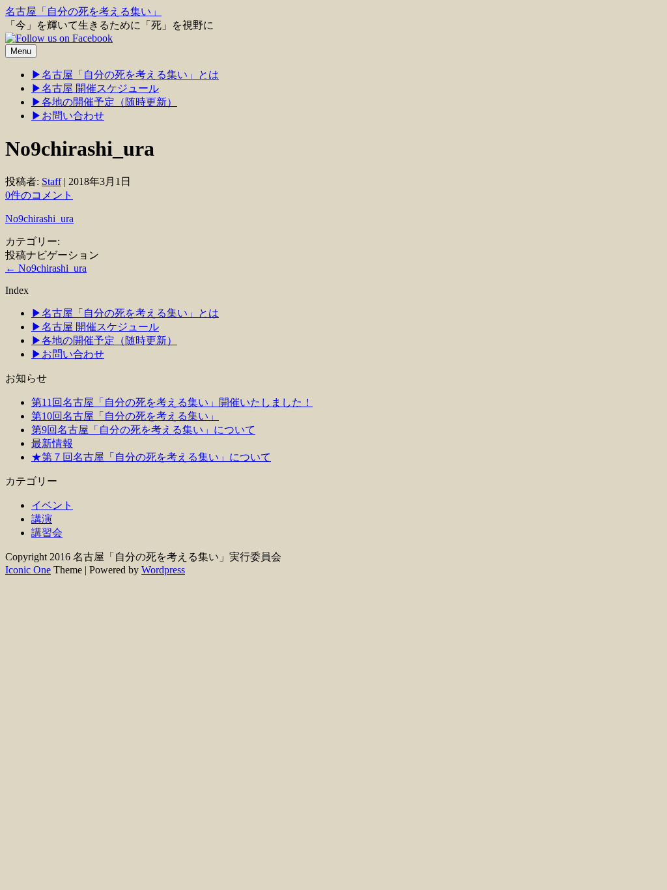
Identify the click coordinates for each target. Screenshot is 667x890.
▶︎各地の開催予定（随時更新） (104, 102)
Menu (20, 51)
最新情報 (52, 443)
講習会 (47, 532)
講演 (41, 518)
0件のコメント (39, 195)
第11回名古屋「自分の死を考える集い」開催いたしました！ (172, 402)
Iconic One (28, 569)
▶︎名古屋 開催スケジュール (95, 88)
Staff (51, 181)
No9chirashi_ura (39, 218)
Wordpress (163, 569)
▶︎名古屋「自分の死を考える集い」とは (125, 74)
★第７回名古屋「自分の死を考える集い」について (151, 457)
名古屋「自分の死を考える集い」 (83, 11)
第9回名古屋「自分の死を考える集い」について (143, 429)
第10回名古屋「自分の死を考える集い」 (125, 416)
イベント (52, 505)
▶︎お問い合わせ (67, 115)
